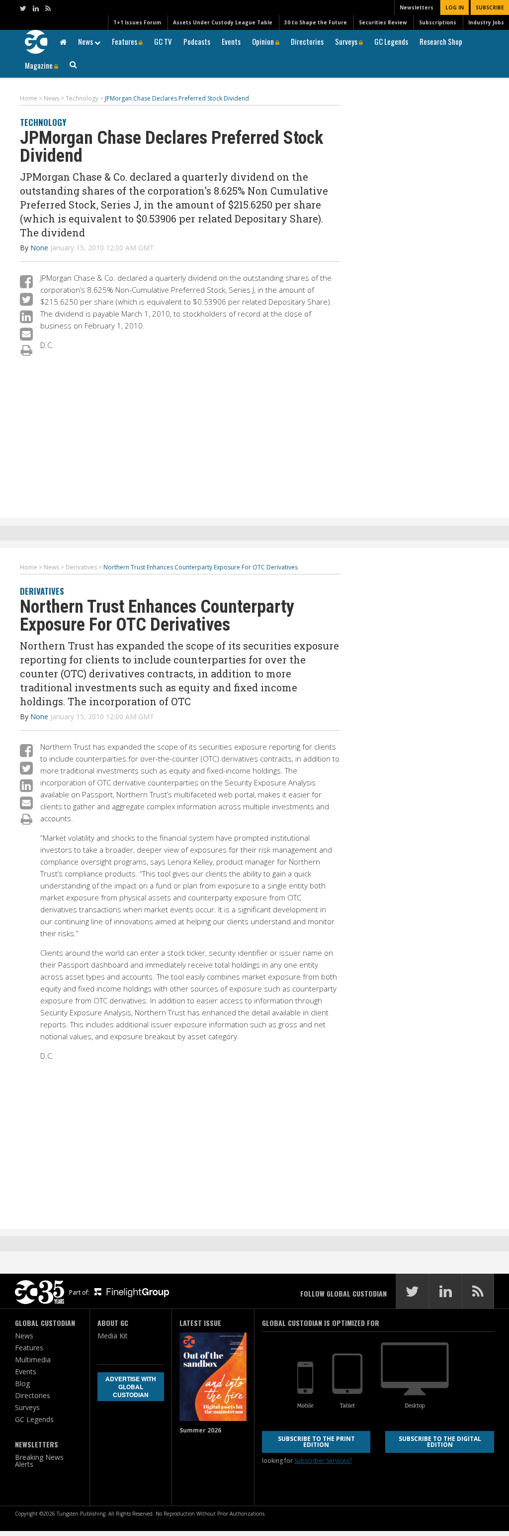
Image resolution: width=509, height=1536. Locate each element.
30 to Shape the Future (315, 22)
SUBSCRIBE (490, 7)
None (39, 247)
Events (231, 41)
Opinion (263, 41)
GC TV (163, 41)
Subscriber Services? (322, 1460)
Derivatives (42, 591)
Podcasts (196, 41)
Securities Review (383, 22)
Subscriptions (437, 22)
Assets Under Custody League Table (222, 22)
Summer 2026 (200, 1430)
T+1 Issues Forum (137, 22)
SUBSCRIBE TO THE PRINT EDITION (316, 1441)
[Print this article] (26, 349)
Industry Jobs (486, 22)
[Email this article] (26, 334)
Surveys (347, 41)
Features (125, 41)
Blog (22, 1383)
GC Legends (391, 41)
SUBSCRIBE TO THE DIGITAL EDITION (440, 1441)
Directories (307, 41)
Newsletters (416, 7)
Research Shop (441, 41)
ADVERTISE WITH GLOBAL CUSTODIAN (130, 1386)
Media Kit (112, 1335)
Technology (43, 122)
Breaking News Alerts (39, 1460)
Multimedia (33, 1359)
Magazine (39, 65)
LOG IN (454, 7)
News (86, 41)
